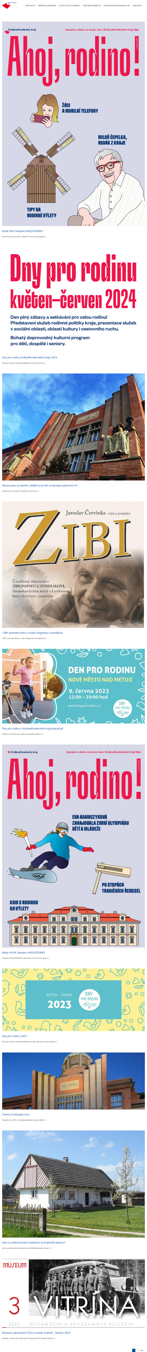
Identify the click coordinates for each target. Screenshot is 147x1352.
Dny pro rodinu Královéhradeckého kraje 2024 (29, 357)
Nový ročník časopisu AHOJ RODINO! (23, 952)
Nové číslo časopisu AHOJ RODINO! (22, 231)
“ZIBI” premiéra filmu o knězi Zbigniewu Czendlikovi (32, 632)
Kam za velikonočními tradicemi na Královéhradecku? (33, 1242)
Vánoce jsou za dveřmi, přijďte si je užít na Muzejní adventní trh (39, 485)
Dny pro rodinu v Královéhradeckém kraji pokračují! (32, 728)
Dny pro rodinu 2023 (14, 1036)
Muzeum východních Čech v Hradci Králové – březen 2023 (36, 1332)
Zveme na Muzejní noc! (15, 1114)
